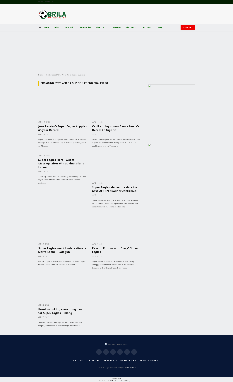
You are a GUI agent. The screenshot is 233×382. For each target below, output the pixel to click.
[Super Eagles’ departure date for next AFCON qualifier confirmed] (116, 166)
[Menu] (40, 27)
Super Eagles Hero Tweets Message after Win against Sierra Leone (61, 163)
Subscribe (187, 27)
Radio (56, 27)
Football (69, 27)
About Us (100, 27)
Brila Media (131, 367)
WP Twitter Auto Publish (106, 381)
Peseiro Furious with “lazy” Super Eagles (115, 250)
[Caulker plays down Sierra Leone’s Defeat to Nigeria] (116, 105)
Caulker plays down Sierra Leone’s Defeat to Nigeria (115, 128)
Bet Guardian (86, 27)
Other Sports (130, 27)
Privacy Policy (128, 361)
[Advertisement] (116, 52)
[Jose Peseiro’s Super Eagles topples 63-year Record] (62, 105)
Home (46, 27)
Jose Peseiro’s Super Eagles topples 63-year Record (62, 128)
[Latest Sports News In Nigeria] (52, 14)
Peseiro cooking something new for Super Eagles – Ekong (60, 311)
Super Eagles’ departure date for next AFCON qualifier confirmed (114, 189)
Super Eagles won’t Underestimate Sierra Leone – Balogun (62, 250)
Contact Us (116, 27)
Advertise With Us (150, 361)
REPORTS (147, 27)
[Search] (178, 27)
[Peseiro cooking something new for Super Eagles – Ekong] (62, 288)
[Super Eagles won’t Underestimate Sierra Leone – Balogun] (62, 227)
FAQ (160, 27)
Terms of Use (110, 361)
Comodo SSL (116, 378)
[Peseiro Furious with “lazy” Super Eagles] (116, 227)
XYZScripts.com (129, 381)
